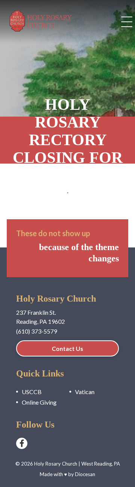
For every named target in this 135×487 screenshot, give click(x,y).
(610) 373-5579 (36, 331)
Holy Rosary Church (55, 464)
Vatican (84, 391)
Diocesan (85, 474)
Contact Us (67, 348)
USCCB (32, 391)
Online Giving (39, 402)
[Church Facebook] (21, 443)
